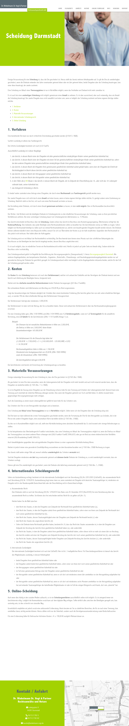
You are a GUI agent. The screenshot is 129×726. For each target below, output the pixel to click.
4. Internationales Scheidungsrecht (24, 117)
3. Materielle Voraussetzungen (22, 113)
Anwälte (78, 8)
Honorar (116, 8)
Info (108, 8)
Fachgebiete (69, 8)
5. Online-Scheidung (19, 120)
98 (26, 181)
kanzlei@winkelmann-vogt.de (33, 723)
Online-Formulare (98, 8)
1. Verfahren (16, 106)
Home (60, 8)
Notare (86, 8)
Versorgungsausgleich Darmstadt (101, 254)
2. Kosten (15, 110)
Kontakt (125, 8)
